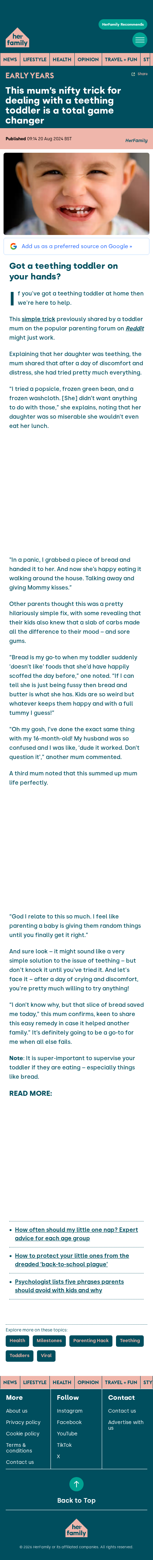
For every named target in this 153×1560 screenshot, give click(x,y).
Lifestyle (35, 59)
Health (62, 59)
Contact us (20, 1462)
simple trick (38, 319)
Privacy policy (23, 1422)
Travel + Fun (121, 59)
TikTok (64, 1445)
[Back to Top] (76, 1484)
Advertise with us (126, 1425)
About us (16, 1411)
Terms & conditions (19, 1448)
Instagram (70, 1411)
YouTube (67, 1434)
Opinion (88, 59)
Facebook (69, 1422)
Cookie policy (22, 1434)
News (10, 59)
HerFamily (136, 140)
